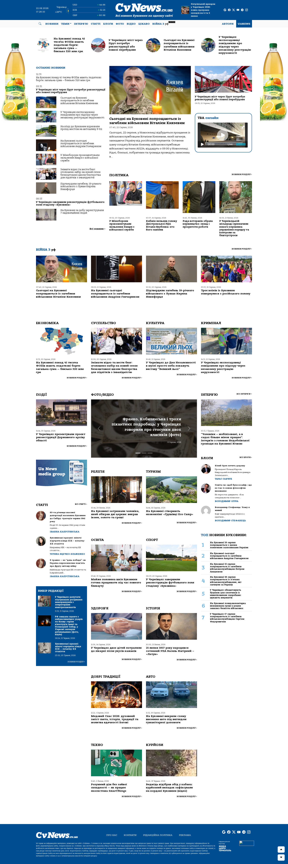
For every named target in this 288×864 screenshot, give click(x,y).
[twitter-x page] (233, 10)
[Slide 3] (150, 453)
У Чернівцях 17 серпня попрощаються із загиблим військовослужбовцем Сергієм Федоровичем (227, 618)
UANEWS (244, 23)
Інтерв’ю (81, 23)
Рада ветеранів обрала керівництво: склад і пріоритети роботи (198, 224)
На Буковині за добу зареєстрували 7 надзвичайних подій (82, 211)
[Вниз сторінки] (281, 857)
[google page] (225, 10)
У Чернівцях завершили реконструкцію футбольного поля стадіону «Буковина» (70, 203)
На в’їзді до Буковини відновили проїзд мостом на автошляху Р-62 (81, 128)
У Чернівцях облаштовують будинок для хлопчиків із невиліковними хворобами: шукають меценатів (225, 594)
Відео (131, 23)
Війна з (163, 23)
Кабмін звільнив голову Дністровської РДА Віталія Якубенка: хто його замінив (161, 225)
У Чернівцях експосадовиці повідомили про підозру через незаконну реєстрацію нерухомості (82, 115)
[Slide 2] (144, 453)
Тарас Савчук (223, 479)
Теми (65, 23)
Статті (95, 23)
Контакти (130, 835)
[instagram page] (246, 10)
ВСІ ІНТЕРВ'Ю (244, 394)
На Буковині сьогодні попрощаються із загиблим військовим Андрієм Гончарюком (80, 143)
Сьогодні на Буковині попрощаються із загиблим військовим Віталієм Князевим (79, 100)
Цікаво (144, 23)
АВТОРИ (228, 23)
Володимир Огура (226, 501)
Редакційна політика (157, 835)
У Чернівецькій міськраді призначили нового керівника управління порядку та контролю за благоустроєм (234, 228)
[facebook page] (229, 10)
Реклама (185, 835)
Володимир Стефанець (230, 520)
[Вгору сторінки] (281, 849)
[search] (40, 24)
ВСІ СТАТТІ (81, 504)
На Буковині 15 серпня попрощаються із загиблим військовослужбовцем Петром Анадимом (227, 568)
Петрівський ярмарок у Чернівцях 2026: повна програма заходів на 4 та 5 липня (203, 10)
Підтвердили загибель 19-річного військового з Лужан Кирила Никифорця (80, 186)
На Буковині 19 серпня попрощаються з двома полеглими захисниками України (229, 545)
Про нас (111, 835)
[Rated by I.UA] (246, 843)
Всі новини (97, 228)
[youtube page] (238, 10)
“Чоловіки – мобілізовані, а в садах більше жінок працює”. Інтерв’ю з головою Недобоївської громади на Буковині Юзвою (225, 439)
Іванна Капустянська (64, 531)
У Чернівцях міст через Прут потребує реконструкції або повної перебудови (70, 91)
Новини (51, 23)
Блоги (108, 23)
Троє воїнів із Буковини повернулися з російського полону (225, 292)
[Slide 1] (138, 453)
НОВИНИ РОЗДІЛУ (242, 174)
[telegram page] (242, 10)
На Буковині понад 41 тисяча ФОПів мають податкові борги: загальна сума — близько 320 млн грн (68, 79)
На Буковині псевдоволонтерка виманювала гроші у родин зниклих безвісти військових (228, 606)
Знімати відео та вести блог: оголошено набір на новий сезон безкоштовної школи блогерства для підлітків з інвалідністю (80, 173)
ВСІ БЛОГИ (246, 457)
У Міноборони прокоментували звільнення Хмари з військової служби (80, 158)
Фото (120, 23)
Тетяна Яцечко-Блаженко (67, 554)
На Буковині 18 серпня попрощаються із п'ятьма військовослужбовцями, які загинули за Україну (225, 581)
